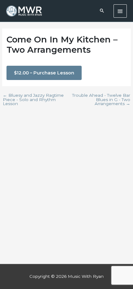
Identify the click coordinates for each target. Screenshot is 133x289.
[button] (102, 11)
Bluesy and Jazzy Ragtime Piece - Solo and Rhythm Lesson (33, 99)
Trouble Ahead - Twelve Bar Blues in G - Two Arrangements (101, 99)
